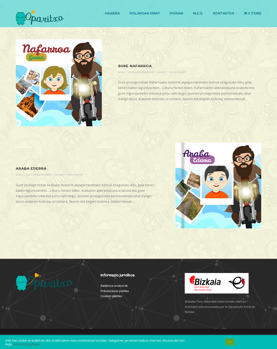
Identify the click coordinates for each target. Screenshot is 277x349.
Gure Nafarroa (135, 66)
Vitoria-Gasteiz (177, 72)
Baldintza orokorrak (114, 286)
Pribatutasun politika (114, 291)
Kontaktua (223, 13)
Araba (121, 72)
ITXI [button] (230, 342)
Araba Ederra (31, 168)
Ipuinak (176, 13)
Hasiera (112, 13)
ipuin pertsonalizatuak (141, 72)
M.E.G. (198, 13)
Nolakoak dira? (145, 13)
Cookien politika (111, 296)
